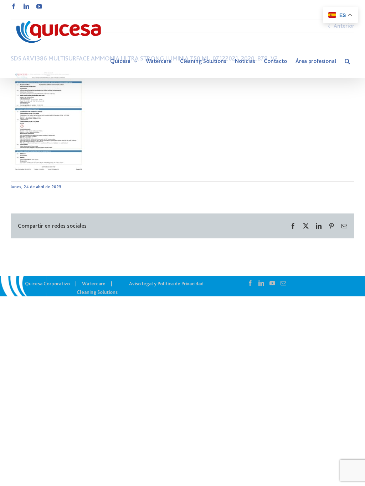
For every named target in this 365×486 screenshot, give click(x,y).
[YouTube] (272, 283)
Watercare (94, 283)
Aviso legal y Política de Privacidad (166, 283)
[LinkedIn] (261, 283)
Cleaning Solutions (97, 292)
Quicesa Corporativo (47, 283)
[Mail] (283, 283)
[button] (347, 61)
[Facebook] (250, 283)
